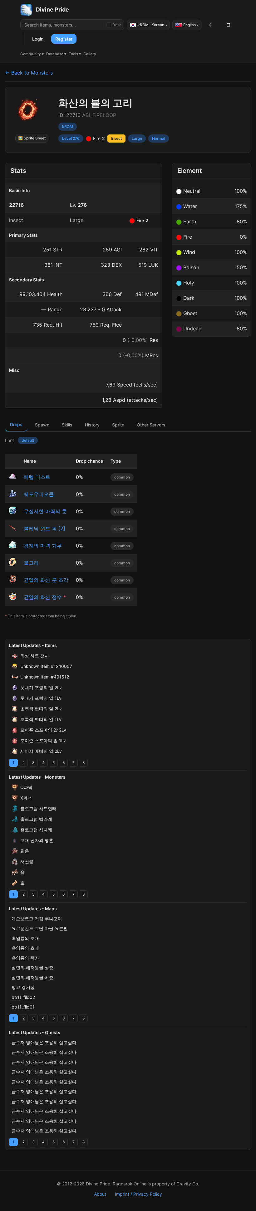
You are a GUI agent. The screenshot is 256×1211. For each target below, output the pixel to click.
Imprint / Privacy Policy (138, 1194)
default (28, 440)
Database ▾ (56, 53)
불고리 (31, 563)
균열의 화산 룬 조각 (46, 580)
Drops (16, 424)
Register (63, 38)
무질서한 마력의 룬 (45, 511)
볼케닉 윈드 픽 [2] (44, 528)
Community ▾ (32, 53)
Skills (67, 424)
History (92, 424)
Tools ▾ (75, 53)
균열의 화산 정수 (43, 597)
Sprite (118, 424)
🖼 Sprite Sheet (32, 138)
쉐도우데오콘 (39, 494)
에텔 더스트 (37, 477)
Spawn (42, 424)
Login (37, 38)
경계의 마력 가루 (43, 545)
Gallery (89, 53)
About (100, 1194)
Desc (116, 24)
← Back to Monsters (29, 73)
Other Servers (151, 424)
